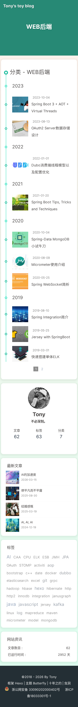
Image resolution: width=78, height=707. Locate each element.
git (44, 580)
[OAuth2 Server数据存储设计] (20, 128)
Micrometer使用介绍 (48, 264)
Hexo (19, 683)
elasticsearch (17, 580)
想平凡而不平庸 (31, 490)
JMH (55, 557)
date (38, 573)
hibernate (54, 588)
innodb (23, 596)
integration (41, 596)
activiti (39, 565)
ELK (36, 557)
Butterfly (39, 683)
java (11, 604)
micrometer (16, 620)
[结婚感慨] (12, 509)
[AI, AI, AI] (12, 525)
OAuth (12, 565)
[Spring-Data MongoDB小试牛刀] (20, 240)
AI (9, 556)
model (33, 620)
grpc (54, 580)
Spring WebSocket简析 (50, 284)
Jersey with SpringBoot (50, 337)
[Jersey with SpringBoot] (20, 334)
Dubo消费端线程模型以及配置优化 (50, 168)
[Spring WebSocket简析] (20, 281)
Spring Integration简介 (49, 317)
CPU (27, 557)
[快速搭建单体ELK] (20, 354)
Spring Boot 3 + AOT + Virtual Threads (50, 107)
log (19, 612)
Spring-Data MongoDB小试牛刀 (50, 242)
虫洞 (67, 683)
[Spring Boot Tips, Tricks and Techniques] (20, 202)
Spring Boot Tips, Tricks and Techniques (51, 205)
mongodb (49, 620)
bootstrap (15, 573)
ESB (45, 557)
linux (10, 613)
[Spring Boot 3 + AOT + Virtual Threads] (20, 104)
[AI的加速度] (12, 477)
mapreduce (34, 613)
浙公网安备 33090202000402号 (36, 690)
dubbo (65, 573)
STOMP (25, 565)
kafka (58, 604)
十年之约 (55, 683)
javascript (28, 604)
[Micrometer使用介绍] (20, 261)
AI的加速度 (28, 474)
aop (50, 565)
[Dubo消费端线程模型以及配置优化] (20, 165)
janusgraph (61, 596)
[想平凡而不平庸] (12, 493)
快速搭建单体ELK (45, 357)
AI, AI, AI (27, 522)
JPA (65, 557)
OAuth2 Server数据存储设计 (50, 131)
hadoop (13, 588)
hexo (39, 588)
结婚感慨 (27, 506)
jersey (46, 604)
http (68, 588)
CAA (17, 557)
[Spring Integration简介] (20, 314)
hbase (27, 588)
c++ (29, 573)
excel (35, 580)
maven (51, 613)
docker (51, 573)
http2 (11, 596)
